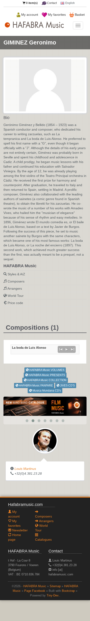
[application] (67, 349)
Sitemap (55, 586)
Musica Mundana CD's (46, 390)
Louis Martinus (25, 468)
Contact (51, 3)
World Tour (16, 296)
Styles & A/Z (16, 274)
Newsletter (19, 530)
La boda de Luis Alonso (29, 347)
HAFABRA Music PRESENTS (46, 375)
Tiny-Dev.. (53, 595)
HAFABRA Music (34, 586)
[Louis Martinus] (45, 440)
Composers (16, 281)
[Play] (67, 349)
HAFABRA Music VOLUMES (46, 370)
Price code (15, 303)
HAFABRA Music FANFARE (35, 385)
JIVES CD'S (67, 385)
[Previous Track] (61, 349)
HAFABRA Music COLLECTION (46, 380)
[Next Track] (73, 349)
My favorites (56, 14)
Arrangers (14, 288)
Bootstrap (68, 591)
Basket (79, 14)
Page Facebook (34, 591)
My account (29, 14)
